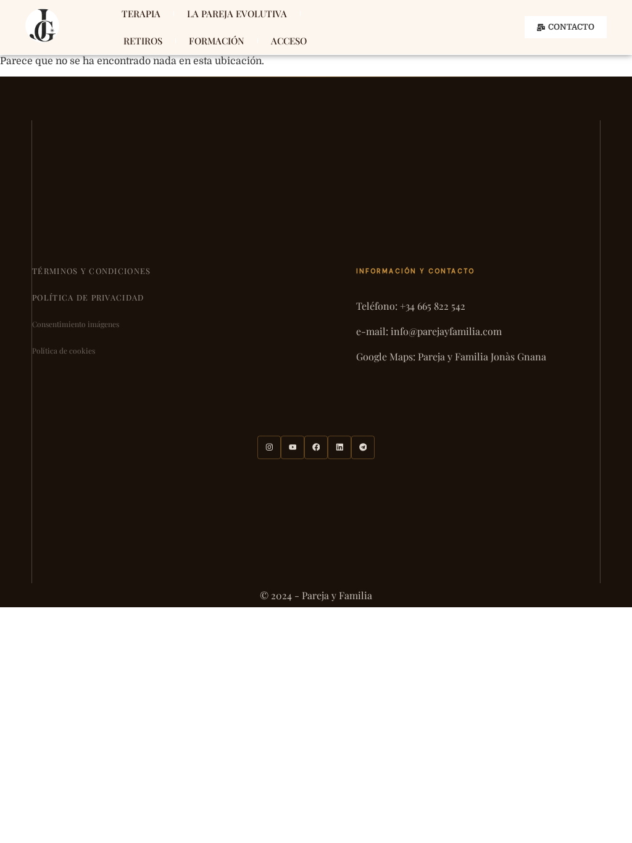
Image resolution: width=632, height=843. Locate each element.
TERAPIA (141, 13)
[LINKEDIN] (339, 447)
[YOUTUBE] (292, 447)
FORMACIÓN (216, 41)
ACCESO (289, 41)
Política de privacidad (88, 297)
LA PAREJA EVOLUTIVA (237, 13)
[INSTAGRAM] (269, 447)
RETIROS (142, 41)
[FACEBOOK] (316, 447)
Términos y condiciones (91, 270)
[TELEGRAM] (363, 447)
